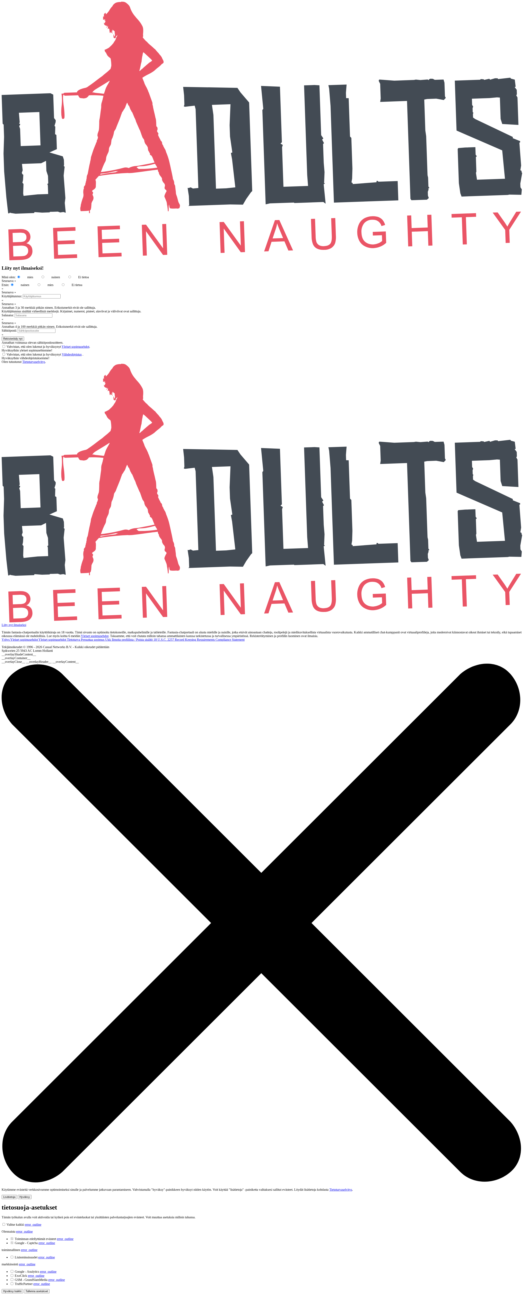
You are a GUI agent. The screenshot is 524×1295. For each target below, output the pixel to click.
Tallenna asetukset (37, 1291)
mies (30, 277)
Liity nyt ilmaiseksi (14, 625)
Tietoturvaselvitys (33, 362)
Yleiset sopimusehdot (75, 346)
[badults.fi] (262, 621)
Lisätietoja (9, 1196)
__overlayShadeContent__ (19, 654)
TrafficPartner (32, 1284)
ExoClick (29, 1275)
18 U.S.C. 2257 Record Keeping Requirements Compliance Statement (199, 639)
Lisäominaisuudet (35, 1257)
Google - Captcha (35, 1243)
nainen (55, 277)
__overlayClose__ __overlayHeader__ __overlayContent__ (40, 661)
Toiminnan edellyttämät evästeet (44, 1239)
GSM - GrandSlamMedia (40, 1280)
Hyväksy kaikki (12, 1291)
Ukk (108, 639)
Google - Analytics (35, 1271)
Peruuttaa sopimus (93, 639)
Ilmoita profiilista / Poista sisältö (133, 639)
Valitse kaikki (15, 1224)
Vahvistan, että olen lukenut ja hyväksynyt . (48, 346)
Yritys (6, 639)
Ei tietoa (83, 277)
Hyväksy (24, 1196)
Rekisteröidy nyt (13, 338)
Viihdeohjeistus (72, 354)
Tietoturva (74, 639)
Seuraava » (9, 281)
